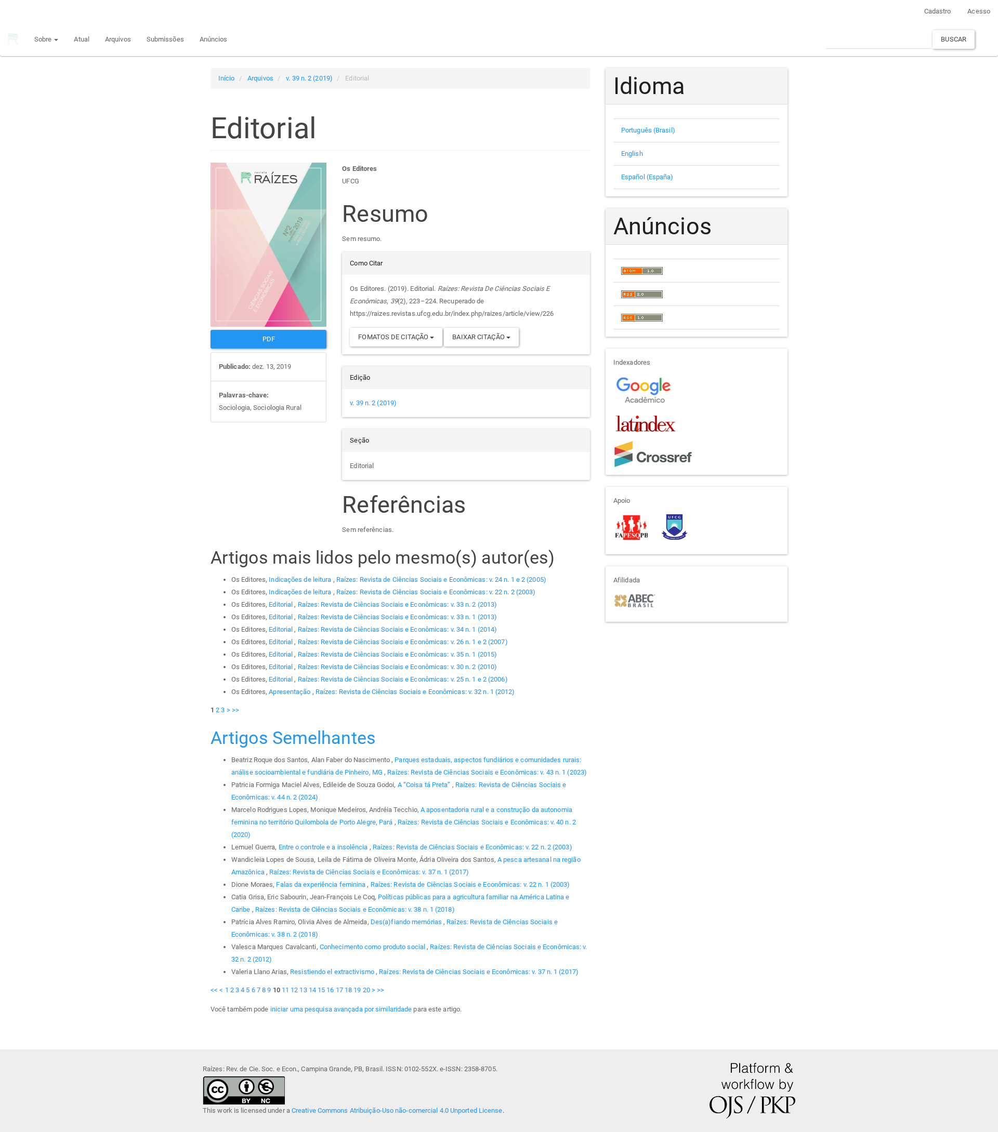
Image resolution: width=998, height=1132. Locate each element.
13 (303, 990)
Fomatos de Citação (394, 337)
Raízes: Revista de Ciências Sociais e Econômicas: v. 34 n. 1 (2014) (397, 629)
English (632, 153)
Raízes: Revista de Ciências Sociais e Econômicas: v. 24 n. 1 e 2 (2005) (441, 579)
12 (294, 990)
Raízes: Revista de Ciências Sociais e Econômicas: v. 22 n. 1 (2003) (470, 884)
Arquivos (118, 39)
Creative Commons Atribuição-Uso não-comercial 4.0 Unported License (397, 1110)
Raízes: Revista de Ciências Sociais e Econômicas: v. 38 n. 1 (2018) (355, 909)
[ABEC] (634, 600)
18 (348, 990)
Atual (81, 39)
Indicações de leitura (301, 579)
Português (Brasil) (648, 130)
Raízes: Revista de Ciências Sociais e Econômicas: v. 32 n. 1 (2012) (415, 692)
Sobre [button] (44, 39)
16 (330, 990)
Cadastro (937, 11)
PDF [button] (268, 339)
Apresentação (290, 692)
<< (214, 990)
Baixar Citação (479, 337)
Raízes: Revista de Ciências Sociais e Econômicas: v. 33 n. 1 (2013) (397, 617)
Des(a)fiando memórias (407, 922)
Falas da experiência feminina (321, 884)
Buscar (953, 39)
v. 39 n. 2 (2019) (309, 78)
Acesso (978, 11)
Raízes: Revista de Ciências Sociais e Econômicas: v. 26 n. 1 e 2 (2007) (403, 642)
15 (321, 990)
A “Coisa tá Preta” (425, 785)
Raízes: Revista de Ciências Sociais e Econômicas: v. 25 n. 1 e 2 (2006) (403, 679)
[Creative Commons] (244, 1090)
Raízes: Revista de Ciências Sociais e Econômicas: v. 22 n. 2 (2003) (436, 592)
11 (285, 990)
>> (235, 710)
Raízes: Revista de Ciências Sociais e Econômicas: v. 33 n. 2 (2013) (397, 604)
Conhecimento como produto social (373, 947)
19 (357, 990)
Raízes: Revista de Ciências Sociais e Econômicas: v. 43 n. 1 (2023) (487, 772)
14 (312, 990)
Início (226, 78)
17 (339, 990)
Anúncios (214, 39)
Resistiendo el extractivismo (333, 972)
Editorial (281, 604)
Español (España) (647, 177)
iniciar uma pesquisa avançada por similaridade (341, 1009)
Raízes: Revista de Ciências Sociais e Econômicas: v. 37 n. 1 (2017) (369, 872)
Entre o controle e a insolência (324, 847)
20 (366, 990)
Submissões (165, 39)
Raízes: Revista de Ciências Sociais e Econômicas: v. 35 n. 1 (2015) (397, 654)
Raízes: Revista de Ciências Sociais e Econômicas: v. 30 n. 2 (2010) (397, 667)
